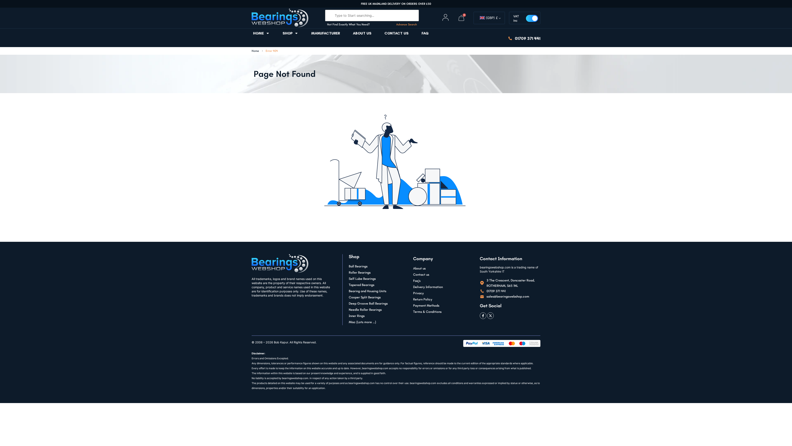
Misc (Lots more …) (362, 322)
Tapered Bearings (361, 285)
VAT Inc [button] (516, 18)
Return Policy (422, 299)
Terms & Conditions (427, 312)
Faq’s (417, 281)
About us (362, 33)
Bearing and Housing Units (367, 291)
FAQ (425, 33)
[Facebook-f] (483, 315)
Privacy (418, 293)
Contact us (396, 33)
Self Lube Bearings (362, 279)
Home (258, 33)
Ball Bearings (358, 266)
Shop (287, 33)
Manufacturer (325, 33)
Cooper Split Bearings (365, 297)
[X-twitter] (490, 315)
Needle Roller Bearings (365, 310)
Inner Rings (357, 316)
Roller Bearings (360, 272)
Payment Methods (426, 305)
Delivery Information (428, 287)
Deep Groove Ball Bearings (368, 303)
